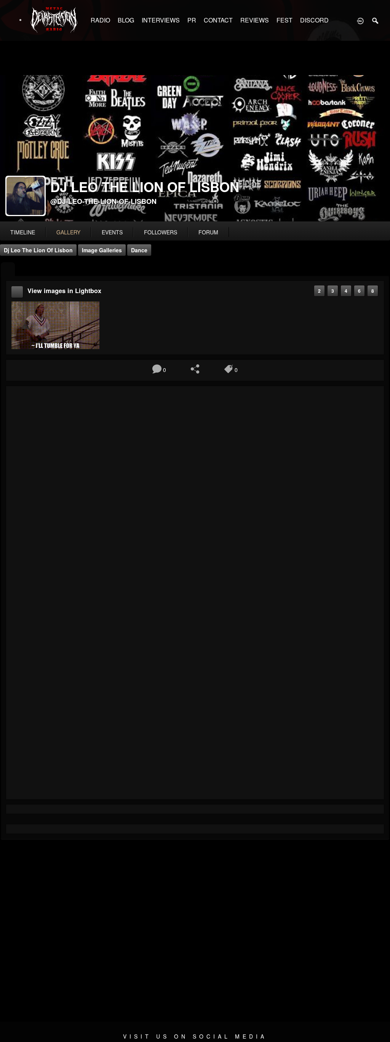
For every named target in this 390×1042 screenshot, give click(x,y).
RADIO (100, 20)
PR (191, 20)
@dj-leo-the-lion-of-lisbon (103, 201)
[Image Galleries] (8, 270)
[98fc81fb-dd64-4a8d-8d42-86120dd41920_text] (55, 324)
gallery (68, 232)
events (112, 232)
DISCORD (314, 20)
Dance (139, 250)
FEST (284, 20)
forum (208, 232)
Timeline (22, 232)
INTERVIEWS (161, 20)
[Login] (360, 20)
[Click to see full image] (195, 148)
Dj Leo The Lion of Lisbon (38, 250)
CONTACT (218, 20)
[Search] (375, 20)
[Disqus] (195, 493)
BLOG (126, 20)
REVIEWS (254, 20)
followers (160, 232)
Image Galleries (102, 250)
